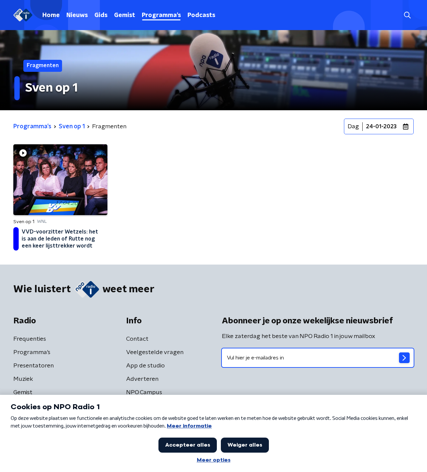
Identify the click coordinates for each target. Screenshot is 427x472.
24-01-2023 (381, 126)
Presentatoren (33, 366)
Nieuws (77, 15)
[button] (407, 15)
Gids (100, 15)
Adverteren (142, 379)
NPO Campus (144, 392)
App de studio (145, 366)
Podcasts (201, 15)
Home (51, 15)
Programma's (161, 15)
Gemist (124, 15)
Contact (137, 339)
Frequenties (29, 339)
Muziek (23, 379)
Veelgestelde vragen (154, 352)
